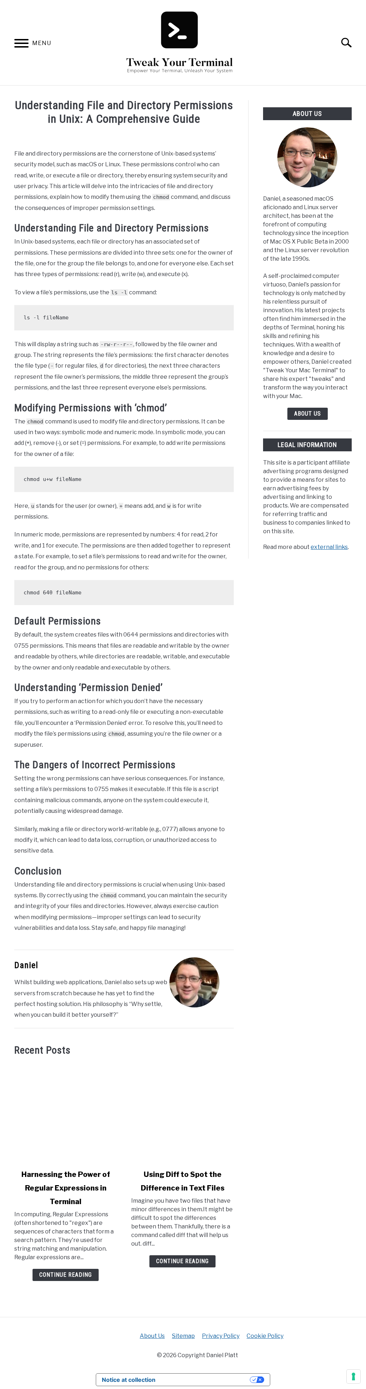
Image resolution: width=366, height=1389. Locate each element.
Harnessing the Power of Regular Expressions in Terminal (65, 1188)
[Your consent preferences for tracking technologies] (353, 1376)
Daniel (26, 965)
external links (329, 547)
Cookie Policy (265, 1335)
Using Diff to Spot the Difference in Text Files (182, 1181)
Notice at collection (128, 1379)
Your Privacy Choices (206, 1379)
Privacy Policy (220, 1335)
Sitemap (183, 1335)
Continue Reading (65, 1274)
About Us (307, 413)
